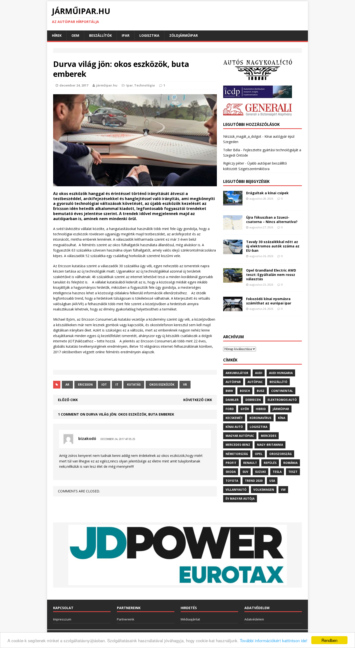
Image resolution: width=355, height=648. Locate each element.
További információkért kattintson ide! (273, 640)
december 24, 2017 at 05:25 (117, 439)
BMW (229, 391)
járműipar (281, 409)
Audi (258, 373)
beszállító (278, 382)
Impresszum (62, 619)
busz (260, 391)
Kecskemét (234, 418)
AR (67, 384)
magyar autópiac (240, 436)
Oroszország (280, 454)
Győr (245, 409)
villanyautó (236, 490)
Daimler (232, 400)
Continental (282, 391)
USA (272, 481)
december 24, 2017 (73, 85)
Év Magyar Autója (240, 499)
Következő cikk (197, 399)
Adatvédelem (254, 619)
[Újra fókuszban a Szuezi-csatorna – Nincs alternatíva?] (232, 226)
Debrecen (253, 400)
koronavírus (260, 418)
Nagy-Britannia (270, 445)
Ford (230, 409)
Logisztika (149, 35)
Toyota (232, 481)
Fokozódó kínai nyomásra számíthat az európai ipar (268, 300)
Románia (290, 463)
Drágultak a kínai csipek (267, 193)
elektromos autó (282, 400)
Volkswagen (263, 490)
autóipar (233, 382)
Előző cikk (68, 399)
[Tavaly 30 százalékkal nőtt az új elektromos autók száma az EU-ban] (232, 251)
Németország (237, 454)
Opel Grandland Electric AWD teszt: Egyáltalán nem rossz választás (271, 274)
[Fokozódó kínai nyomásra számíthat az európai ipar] (232, 308)
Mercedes (268, 436)
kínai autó (234, 427)
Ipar (125, 35)
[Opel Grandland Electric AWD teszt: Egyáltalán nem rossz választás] (232, 279)
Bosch (245, 391)
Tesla (277, 472)
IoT (104, 384)
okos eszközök (161, 384)
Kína (281, 418)
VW (283, 490)
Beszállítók (100, 35)
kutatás (134, 384)
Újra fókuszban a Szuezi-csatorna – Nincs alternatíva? (272, 219)
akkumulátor (237, 373)
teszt (293, 472)
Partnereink (125, 619)
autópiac (255, 382)
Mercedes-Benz (238, 445)
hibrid (261, 409)
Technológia (144, 85)
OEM (75, 35)
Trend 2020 (254, 481)
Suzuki (260, 472)
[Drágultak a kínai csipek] (232, 202)
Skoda (231, 472)
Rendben (329, 640)
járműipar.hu (106, 85)
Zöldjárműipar (183, 35)
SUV (245, 472)
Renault (250, 463)
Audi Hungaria (281, 373)
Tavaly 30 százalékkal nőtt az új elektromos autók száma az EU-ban (272, 246)
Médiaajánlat (190, 619)
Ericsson (85, 384)
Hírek (57, 35)
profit (231, 463)
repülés (270, 463)
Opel (259, 454)
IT (116, 384)
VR (185, 384)
